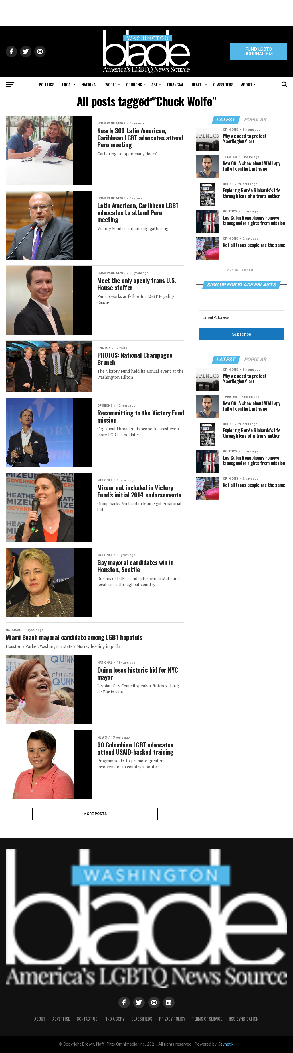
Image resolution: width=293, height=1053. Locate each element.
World (111, 84)
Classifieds (223, 84)
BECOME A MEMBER (146, 100)
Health (198, 84)
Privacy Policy (172, 1019)
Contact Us (87, 1019)
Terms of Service (207, 1019)
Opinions (134, 84)
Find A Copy (114, 1019)
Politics (46, 84)
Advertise (61, 1019)
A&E (154, 84)
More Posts (95, 814)
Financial (175, 84)
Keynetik (225, 1044)
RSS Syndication (243, 1019)
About (246, 84)
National (89, 84)
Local (67, 84)
